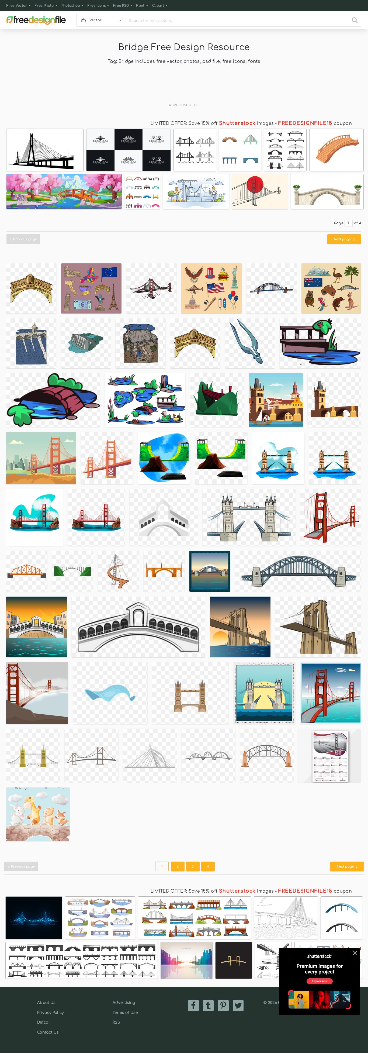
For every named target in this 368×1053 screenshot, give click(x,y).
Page (338, 223)
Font (140, 6)
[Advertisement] (184, 87)
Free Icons (97, 6)
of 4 (357, 223)
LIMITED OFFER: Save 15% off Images (212, 123)
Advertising (124, 1003)
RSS (116, 1022)
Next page (343, 239)
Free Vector (16, 6)
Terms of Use (125, 1013)
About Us (46, 1003)
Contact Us (47, 1032)
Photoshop (70, 6)
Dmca (42, 1022)
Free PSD (121, 6)
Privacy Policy (50, 1013)
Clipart (158, 6)
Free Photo (44, 6)
